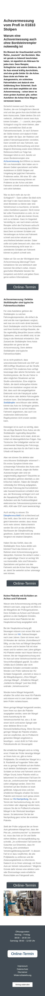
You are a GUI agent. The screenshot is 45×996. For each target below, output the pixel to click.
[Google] (30, 991)
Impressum (23, 966)
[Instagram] (15, 991)
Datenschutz (22, 969)
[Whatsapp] (35, 991)
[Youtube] (20, 991)
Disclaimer (22, 972)
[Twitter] (25, 991)
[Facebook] (10, 991)
